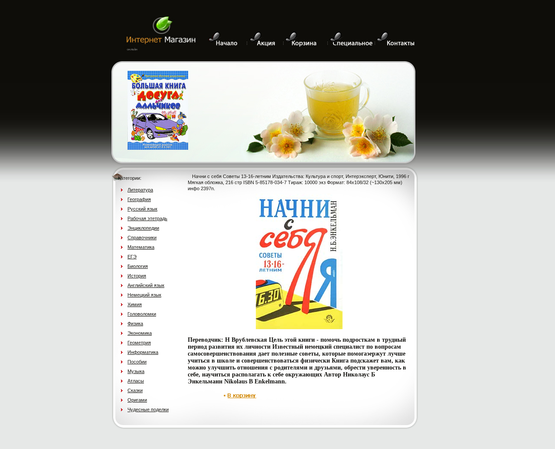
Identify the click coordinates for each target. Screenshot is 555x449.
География (139, 199)
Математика (140, 247)
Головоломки (141, 314)
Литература (140, 189)
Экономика (139, 333)
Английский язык (145, 285)
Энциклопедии (143, 228)
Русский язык (142, 208)
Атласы (135, 380)
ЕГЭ (132, 256)
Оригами (137, 400)
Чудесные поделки (148, 409)
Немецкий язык (144, 294)
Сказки (135, 390)
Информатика (142, 352)
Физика (135, 323)
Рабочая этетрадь (147, 218)
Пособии (137, 361)
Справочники (142, 237)
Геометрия (139, 342)
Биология (137, 266)
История (136, 275)
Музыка (135, 371)
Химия (134, 304)
